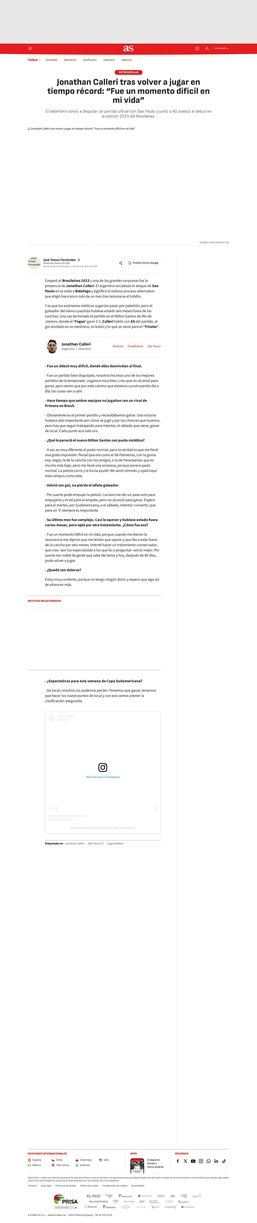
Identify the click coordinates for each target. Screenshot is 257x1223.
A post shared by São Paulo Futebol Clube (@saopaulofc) (103, 827)
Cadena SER (161, 1196)
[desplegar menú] (30, 48)
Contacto (32, 1185)
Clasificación (90, 59)
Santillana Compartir (145, 1196)
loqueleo (170, 1207)
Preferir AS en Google (145, 263)
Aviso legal (46, 1185)
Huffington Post (98, 1201)
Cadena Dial (142, 1201)
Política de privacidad (65, 1185)
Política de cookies (89, 1185)
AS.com (173, 1196)
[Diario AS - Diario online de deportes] (128, 48)
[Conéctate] (207, 48)
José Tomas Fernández (60, 260)
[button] (120, 263)
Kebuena (183, 1201)
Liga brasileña (115, 843)
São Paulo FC (96, 843)
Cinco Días (129, 1201)
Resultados (70, 59)
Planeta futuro (169, 1201)
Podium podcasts (126, 1207)
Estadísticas (135, 346)
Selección (127, 59)
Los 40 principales (109, 1196)
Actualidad (51, 59)
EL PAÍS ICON (140, 1207)
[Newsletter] (197, 48)
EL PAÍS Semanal (154, 1201)
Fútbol (33, 60)
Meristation (187, 1207)
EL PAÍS (93, 1196)
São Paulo (154, 346)
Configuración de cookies (115, 1185)
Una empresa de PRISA (65, 1199)
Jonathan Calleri (76, 344)
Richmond (90, 1207)
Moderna (109, 1207)
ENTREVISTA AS (128, 72)
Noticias (118, 346)
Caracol (196, 1196)
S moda (155, 1207)
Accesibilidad (137, 1185)
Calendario (109, 59)
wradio (116, 1201)
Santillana (125, 1196)
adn (184, 1196)
